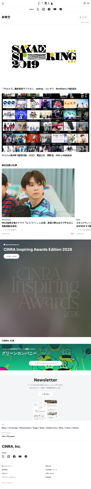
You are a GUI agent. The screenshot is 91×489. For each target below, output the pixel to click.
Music (4, 428)
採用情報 (4, 470)
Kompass (11, 436)
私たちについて (7, 466)
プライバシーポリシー (9, 477)
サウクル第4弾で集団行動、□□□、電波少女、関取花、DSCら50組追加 (37, 155)
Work (61, 428)
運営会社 (48, 466)
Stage (35, 428)
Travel (67, 428)
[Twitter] (38, 9)
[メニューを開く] (88, 3)
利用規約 (48, 477)
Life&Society (51, 428)
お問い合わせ (50, 473)
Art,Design (13, 428)
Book (42, 428)
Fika (3, 436)
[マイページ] (3, 3)
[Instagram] (43, 9)
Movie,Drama (25, 428)
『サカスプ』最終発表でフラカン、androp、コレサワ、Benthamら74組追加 (39, 88)
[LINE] (60, 9)
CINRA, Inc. (11, 446)
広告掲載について (51, 470)
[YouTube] (54, 9)
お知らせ (4, 473)
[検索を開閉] (84, 3)
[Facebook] (49, 9)
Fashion (76, 428)
